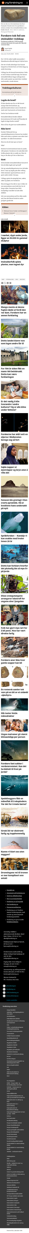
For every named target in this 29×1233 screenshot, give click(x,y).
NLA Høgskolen (11, 1081)
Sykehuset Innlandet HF (13, 1187)
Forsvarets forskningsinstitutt (14, 1031)
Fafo (8, 1025)
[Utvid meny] (27, 2)
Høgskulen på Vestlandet (13, 1049)
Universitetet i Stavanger (13, 1207)
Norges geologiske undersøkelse (15, 1129)
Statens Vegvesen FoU (12, 1180)
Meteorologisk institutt (13, 1065)
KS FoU (9, 1056)
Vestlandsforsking (11, 1216)
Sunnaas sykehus (11, 1185)
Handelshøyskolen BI (12, 1038)
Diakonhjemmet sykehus (13, 1018)
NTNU (8, 1091)
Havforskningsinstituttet (13, 1040)
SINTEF (9, 1169)
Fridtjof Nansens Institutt (13, 1036)
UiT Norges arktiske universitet (15, 1196)
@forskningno (11, 986)
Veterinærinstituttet (12, 1218)
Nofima (9, 1116)
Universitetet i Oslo (12, 1205)
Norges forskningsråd (12, 1127)
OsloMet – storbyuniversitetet (14, 1151)
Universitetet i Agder (12, 1198)
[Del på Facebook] (2, 283)
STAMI (8, 1178)
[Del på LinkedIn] (7, 283)
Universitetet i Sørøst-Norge (14, 1209)
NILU (8, 1076)
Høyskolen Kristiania (12, 1052)
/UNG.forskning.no (12, 992)
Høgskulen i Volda (11, 1047)
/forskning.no (10, 989)
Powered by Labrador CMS (14, 1230)
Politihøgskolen (11, 1156)
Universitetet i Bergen (12, 1200)
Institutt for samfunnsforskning (15, 1054)
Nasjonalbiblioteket (12, 1093)
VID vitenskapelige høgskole (14, 1220)
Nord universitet (11, 1118)
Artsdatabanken (11, 1016)
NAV (8, 1067)
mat (3, 279)
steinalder (10, 279)
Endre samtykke (12, 1000)
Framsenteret (10, 1033)
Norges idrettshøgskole (13, 1132)
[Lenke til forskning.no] (12, 2)
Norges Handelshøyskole (13, 1125)
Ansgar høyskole (11, 1010)
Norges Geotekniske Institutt (14, 1123)
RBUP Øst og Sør (11, 1161)
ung (16, 279)
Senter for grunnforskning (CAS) (15, 1172)
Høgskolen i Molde (12, 1042)
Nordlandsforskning (12, 1120)
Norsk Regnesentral (12, 1136)
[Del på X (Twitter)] (5, 283)
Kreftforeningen (11, 1058)
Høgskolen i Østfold (12, 1045)
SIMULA (9, 1167)
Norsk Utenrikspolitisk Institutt (15, 1141)
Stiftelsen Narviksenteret (13, 1182)
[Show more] (14, 95)
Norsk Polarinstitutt (12, 1134)
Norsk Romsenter (11, 1139)
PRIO (8, 1158)
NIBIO (8, 1069)
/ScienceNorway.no (12, 996)
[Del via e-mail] (10, 283)
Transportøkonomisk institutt (14, 1193)
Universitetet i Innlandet (13, 1203)
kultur (22, 279)
